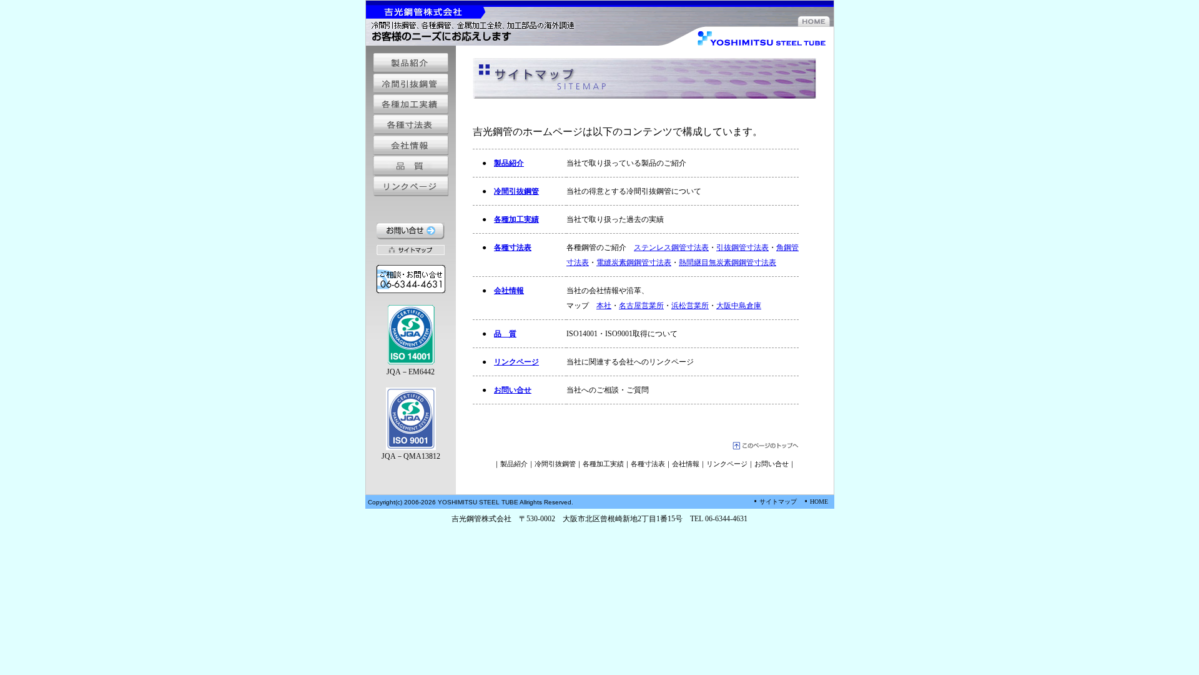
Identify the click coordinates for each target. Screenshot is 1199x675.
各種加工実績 (516, 219)
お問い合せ (512, 390)
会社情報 (509, 290)
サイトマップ (778, 501)
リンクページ (516, 362)
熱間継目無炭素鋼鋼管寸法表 (727, 262)
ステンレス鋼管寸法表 (671, 247)
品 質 (505, 333)
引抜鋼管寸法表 (742, 247)
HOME (819, 501)
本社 (603, 305)
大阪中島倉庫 (738, 305)
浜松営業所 (690, 305)
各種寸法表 (512, 247)
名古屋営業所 (641, 305)
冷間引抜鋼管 (516, 191)
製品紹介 (509, 163)
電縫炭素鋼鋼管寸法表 (633, 262)
